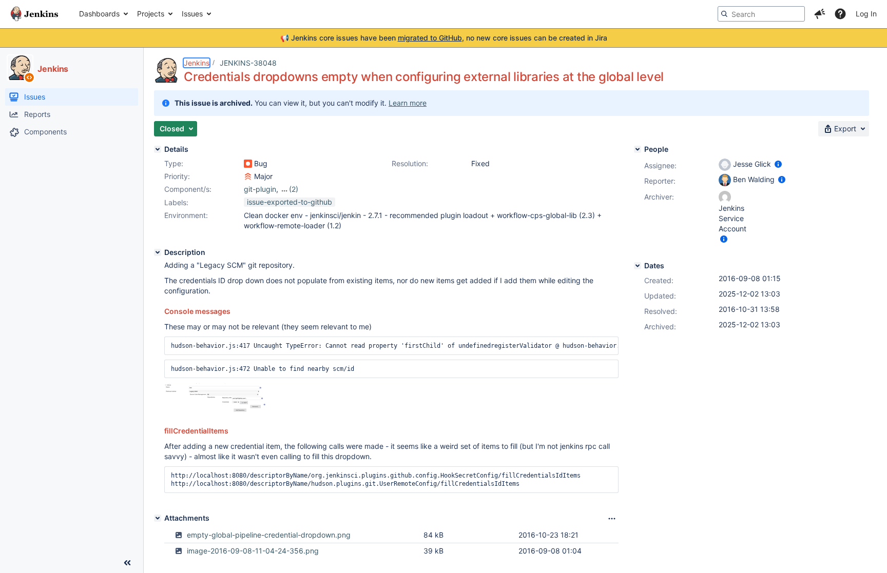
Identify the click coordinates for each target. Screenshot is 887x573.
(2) (293, 189)
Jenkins (196, 62)
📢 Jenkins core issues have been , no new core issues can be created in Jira (443, 37)
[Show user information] (778, 164)
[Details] (157, 149)
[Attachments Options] (612, 518)
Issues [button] (192, 13)
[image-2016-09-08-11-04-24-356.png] (215, 410)
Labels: (176, 202)
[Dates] (637, 265)
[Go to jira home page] (34, 14)
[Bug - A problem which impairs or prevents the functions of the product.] (248, 164)
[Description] (157, 252)
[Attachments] (157, 518)
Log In (866, 13)
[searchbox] (761, 14)
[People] (637, 149)
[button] (820, 14)
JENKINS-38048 (248, 62)
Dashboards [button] (99, 13)
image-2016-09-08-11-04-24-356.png (253, 550)
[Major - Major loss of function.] (248, 176)
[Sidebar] (127, 562)
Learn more (408, 102)
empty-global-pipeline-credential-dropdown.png (269, 534)
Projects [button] (150, 13)
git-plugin (260, 189)
